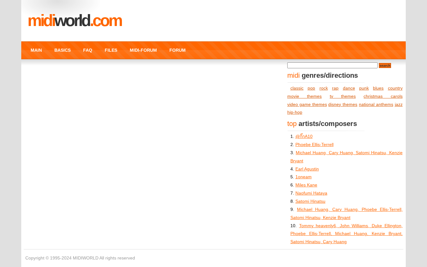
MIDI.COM (74, 20)
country (395, 88)
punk (364, 88)
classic (297, 88)
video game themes (307, 104)
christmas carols (383, 96)
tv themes (343, 96)
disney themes (342, 104)
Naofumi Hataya (311, 193)
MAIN (36, 50)
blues (378, 88)
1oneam (303, 177)
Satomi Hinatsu (310, 201)
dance (349, 88)
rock (323, 88)
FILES (111, 50)
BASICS (62, 50)
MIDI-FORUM (143, 50)
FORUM (177, 50)
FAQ (87, 50)
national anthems (376, 104)
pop (311, 88)
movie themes (304, 96)
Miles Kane (306, 185)
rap (335, 88)
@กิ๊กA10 (304, 136)
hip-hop (294, 112)
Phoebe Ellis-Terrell (314, 144)
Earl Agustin (307, 169)
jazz (399, 104)
